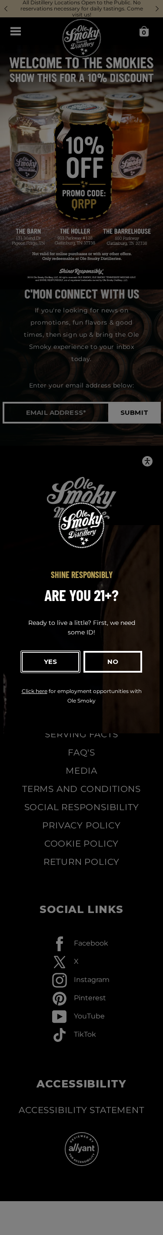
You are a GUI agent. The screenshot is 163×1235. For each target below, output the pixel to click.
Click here (34, 691)
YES (50, 661)
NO (112, 661)
